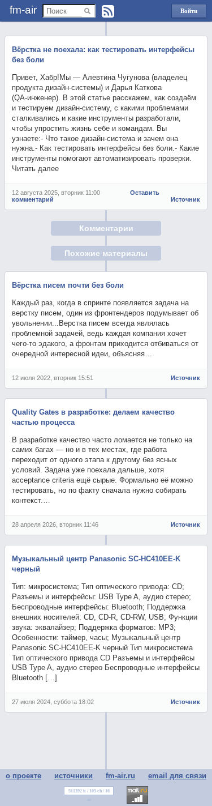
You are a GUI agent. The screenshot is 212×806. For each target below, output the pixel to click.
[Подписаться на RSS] (108, 11)
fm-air (23, 10)
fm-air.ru (120, 775)
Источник (185, 199)
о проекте (23, 775)
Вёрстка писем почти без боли (68, 285)
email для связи (177, 775)
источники (73, 775)
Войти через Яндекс (189, 12)
